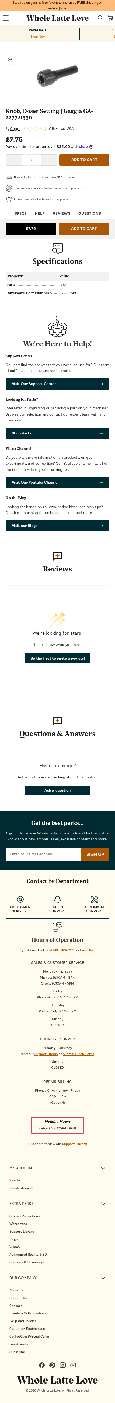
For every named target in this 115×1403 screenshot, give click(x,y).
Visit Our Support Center (34, 384)
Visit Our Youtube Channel (35, 482)
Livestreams (18, 1344)
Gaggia (15, 128)
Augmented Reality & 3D (28, 1254)
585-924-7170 (64, 950)
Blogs (13, 1239)
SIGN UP (95, 854)
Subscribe (17, 1352)
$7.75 (31, 228)
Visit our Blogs (24, 525)
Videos (14, 1247)
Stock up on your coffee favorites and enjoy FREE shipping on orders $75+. (58, 5)
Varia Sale (38, 30)
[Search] (101, 18)
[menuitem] (59, 1180)
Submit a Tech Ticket (78, 1054)
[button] (5, 18)
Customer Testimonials (27, 1329)
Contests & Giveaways (26, 1262)
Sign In (14, 1180)
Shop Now (37, 36)
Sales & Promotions (24, 1216)
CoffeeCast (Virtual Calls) (29, 1336)
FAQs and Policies (22, 1321)
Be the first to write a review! (57, 658)
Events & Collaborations (27, 1313)
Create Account (21, 1188)
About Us (16, 1290)
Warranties (18, 1224)
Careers (15, 1306)
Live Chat (87, 950)
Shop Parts (21, 433)
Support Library (46, 1054)
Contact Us (18, 1298)
